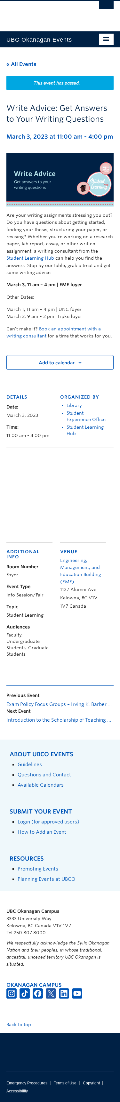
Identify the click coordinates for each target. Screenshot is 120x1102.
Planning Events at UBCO (46, 879)
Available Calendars (41, 785)
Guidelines (30, 764)
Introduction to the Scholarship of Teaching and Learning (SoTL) (60, 720)
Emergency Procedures (26, 1083)
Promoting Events (38, 868)
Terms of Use (65, 1083)
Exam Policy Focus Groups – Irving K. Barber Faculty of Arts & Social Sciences (60, 704)
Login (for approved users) (48, 821)
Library (74, 405)
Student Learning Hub (30, 258)
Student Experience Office (86, 416)
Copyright (91, 1083)
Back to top (19, 1024)
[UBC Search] (106, 8)
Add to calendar (57, 362)
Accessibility (17, 1091)
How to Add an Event (42, 832)
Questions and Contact (44, 774)
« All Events (21, 64)
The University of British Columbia (44, 13)
